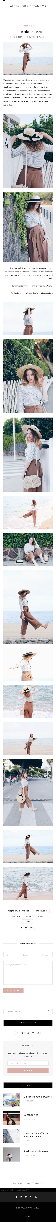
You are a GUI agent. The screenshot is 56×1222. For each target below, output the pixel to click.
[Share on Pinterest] (35, 928)
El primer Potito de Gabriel (38, 1096)
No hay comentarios (36, 37)
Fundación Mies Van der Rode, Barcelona (36, 1134)
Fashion (28, 26)
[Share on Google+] (31, 928)
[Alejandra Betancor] (28, 6)
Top (29, 1216)
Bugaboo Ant (31, 1114)
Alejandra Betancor (19, 911)
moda (40, 916)
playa (27, 921)
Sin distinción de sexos (36, 1151)
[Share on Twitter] (26, 928)
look (29, 916)
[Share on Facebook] (21, 928)
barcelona (41, 911)
